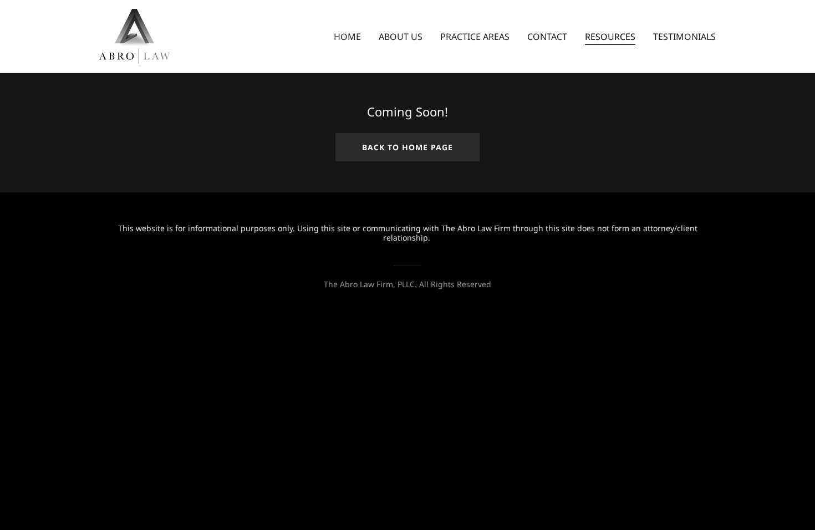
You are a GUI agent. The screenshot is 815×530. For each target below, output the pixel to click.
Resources (610, 36)
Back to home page (407, 147)
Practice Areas (475, 36)
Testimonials (684, 36)
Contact (547, 36)
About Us (400, 36)
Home (347, 36)
